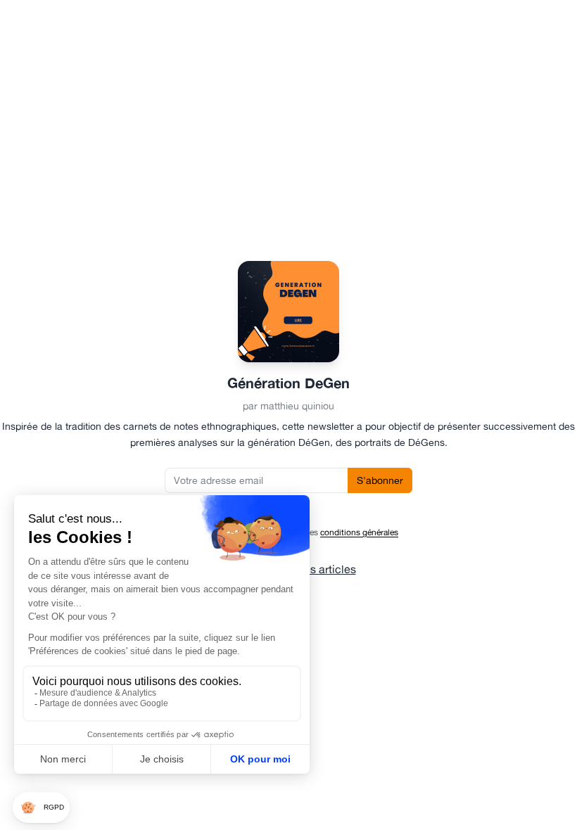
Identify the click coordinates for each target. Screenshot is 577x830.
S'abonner (380, 480)
